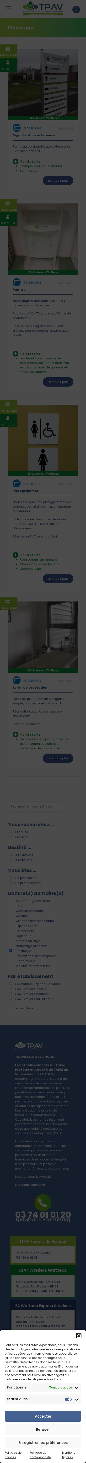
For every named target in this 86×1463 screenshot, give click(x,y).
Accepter (43, 1416)
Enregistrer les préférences (43, 1442)
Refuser (43, 1429)
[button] (78, 1335)
